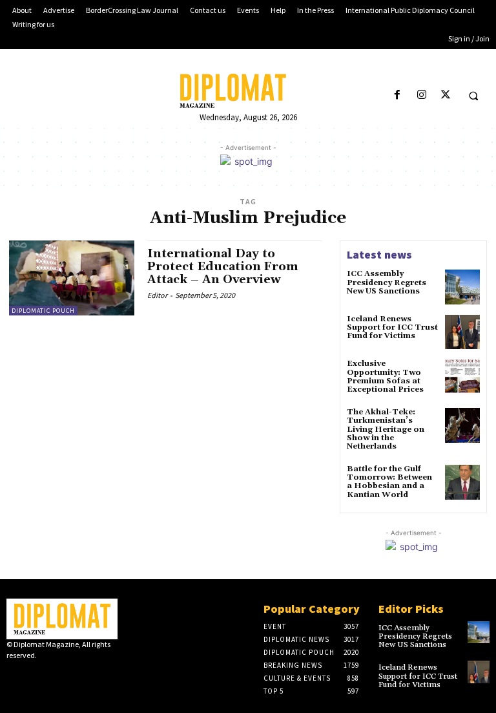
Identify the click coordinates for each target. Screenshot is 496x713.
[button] (473, 96)
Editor (157, 295)
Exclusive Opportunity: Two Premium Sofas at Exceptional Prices (385, 376)
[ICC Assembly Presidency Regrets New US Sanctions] (462, 287)
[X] (445, 95)
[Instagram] (421, 95)
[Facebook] (397, 95)
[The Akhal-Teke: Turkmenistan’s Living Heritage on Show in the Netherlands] (462, 425)
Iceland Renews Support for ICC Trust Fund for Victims (392, 327)
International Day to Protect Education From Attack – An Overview (222, 266)
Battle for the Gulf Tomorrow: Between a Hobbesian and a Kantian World (389, 482)
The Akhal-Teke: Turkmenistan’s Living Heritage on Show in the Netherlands (385, 429)
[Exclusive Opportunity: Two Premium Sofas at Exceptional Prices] (462, 376)
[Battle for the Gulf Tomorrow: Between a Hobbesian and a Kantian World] (462, 482)
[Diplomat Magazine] (248, 91)
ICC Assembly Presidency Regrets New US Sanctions (386, 282)
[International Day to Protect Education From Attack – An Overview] (71, 277)
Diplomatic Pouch (43, 310)
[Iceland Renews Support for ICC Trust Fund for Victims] (462, 332)
